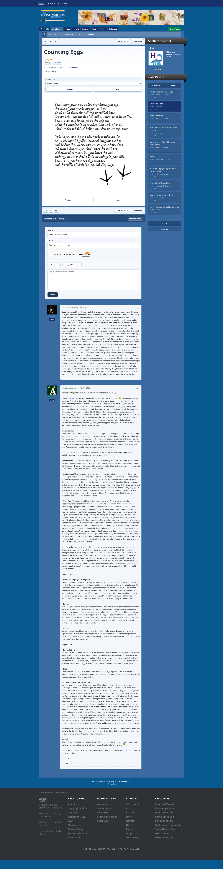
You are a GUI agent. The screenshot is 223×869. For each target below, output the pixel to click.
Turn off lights (122, 41)
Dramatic (91, 34)
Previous (69, 89)
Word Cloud (162, 833)
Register (164, 229)
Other (129, 825)
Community (104, 808)
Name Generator (165, 812)
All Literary (132, 804)
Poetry (80, 34)
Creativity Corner (107, 816)
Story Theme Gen (165, 829)
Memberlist (74, 825)
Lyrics (129, 816)
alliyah (52, 397)
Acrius (52, 316)
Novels (130, 820)
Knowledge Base (164, 808)
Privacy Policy (76, 829)
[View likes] (138, 308)
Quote (70, 265)
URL (78, 265)
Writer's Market (164, 837)
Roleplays (102, 820)
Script (129, 833)
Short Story (132, 837)
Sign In (164, 223)
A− (45, 41)
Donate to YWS (76, 816)
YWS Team (74, 837)
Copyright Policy (77, 808)
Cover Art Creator (165, 804)
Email (50, 240)
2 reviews (74, 67)
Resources (103, 812)
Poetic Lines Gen (164, 816)
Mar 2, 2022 (84, 307)
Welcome (102, 804)
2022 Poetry (51, 71)
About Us (73, 804)
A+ (56, 41)
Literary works (67, 34)
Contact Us (74, 812)
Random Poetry (164, 820)
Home (54, 34)
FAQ (70, 820)
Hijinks (49, 59)
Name (50, 230)
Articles (130, 812)
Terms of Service (77, 833)
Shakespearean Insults (168, 825)
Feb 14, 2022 (85, 388)
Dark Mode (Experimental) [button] (53, 792)
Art (128, 808)
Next (118, 89)
